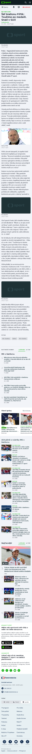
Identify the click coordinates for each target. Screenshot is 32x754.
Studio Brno (20, 715)
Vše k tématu (27, 411)
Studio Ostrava (21, 718)
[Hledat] (25, 2)
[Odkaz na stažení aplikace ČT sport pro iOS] (6, 642)
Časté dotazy (21, 732)
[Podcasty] (13, 7)
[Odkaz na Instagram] (2, 670)
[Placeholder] (16, 35)
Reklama (19, 711)
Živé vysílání (5, 711)
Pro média (20, 708)
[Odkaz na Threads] (18, 670)
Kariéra (19, 725)
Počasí (3, 725)
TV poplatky (5, 715)
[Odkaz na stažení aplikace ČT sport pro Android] (18, 642)
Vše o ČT (3, 736)
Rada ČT (19, 722)
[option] (6, 702)
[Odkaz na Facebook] (6, 670)
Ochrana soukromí (12, 751)
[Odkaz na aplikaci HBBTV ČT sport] (6, 647)
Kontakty (19, 736)
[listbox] (16, 702)
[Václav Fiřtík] (16, 136)
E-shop (3, 729)
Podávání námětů (22, 729)
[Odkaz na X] (10, 670)
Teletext (4, 718)
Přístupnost (22, 751)
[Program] (18, 7)
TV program (5, 708)
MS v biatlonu (6, 12)
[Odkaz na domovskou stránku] (8, 2)
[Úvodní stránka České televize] (8, 678)
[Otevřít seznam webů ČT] (30, 2)
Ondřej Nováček (5, 22)
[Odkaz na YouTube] (14, 670)
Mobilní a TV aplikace (7, 732)
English (3, 751)
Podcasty (4, 722)
